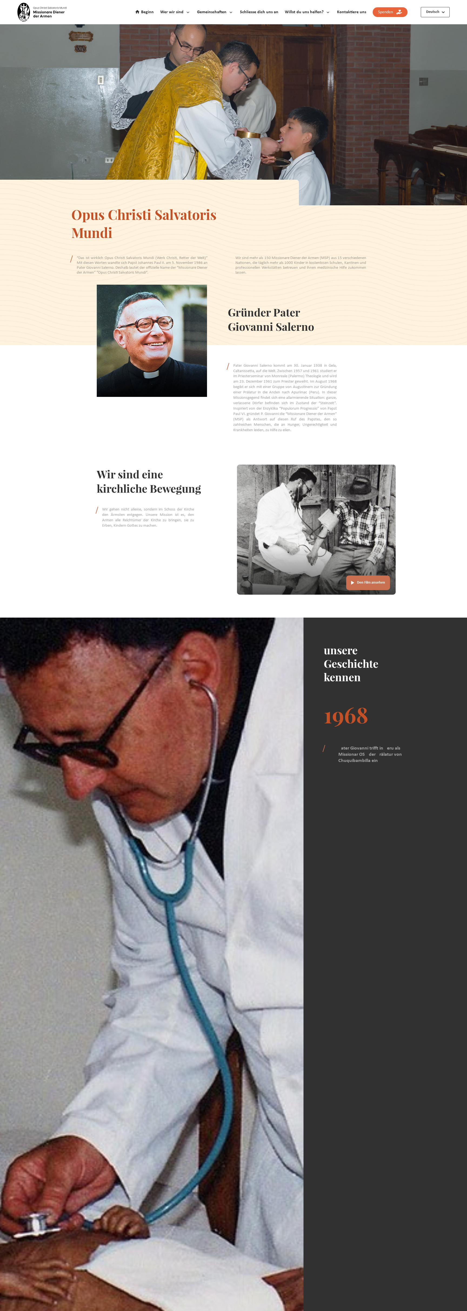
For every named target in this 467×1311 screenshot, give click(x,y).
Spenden (387, 12)
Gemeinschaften (211, 12)
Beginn (147, 12)
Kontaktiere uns (351, 12)
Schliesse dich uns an (259, 12)
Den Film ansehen (371, 583)
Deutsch (432, 12)
